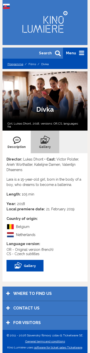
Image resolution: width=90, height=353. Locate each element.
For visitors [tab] (26, 322)
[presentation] (16, 142)
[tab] (16, 142)
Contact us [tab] (26, 308)
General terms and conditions (45, 341)
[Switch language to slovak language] (7, 6)
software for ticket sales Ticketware (58, 347)
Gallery (30, 266)
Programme (15, 64)
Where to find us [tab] (32, 293)
